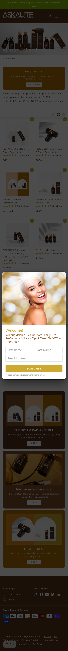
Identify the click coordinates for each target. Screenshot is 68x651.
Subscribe (34, 368)
